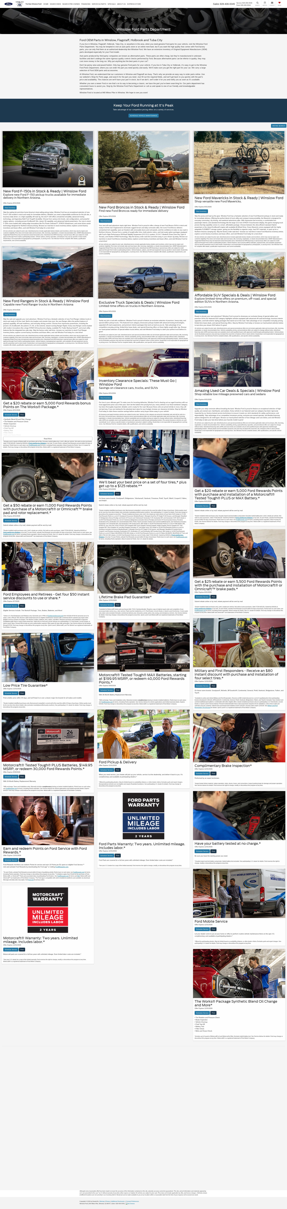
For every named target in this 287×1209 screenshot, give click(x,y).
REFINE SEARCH (278, 126)
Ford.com (31, 880)
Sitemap (101, 1201)
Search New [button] (55, 4)
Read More (48, 439)
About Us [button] (121, 4)
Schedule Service (11, 415)
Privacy (107, 1201)
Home (45, 4)
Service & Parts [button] (99, 4)
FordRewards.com (34, 445)
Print (22, 415)
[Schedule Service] (48, 375)
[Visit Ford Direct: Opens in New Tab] (130, 1203)
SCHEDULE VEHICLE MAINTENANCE (143, 116)
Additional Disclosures (118, 1201)
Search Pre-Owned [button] (71, 4)
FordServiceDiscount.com (55, 616)
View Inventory (10, 208)
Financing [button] (85, 4)
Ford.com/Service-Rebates (37, 443)
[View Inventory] (48, 159)
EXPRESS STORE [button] (134, 4)
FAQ (78, 876)
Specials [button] (112, 4)
